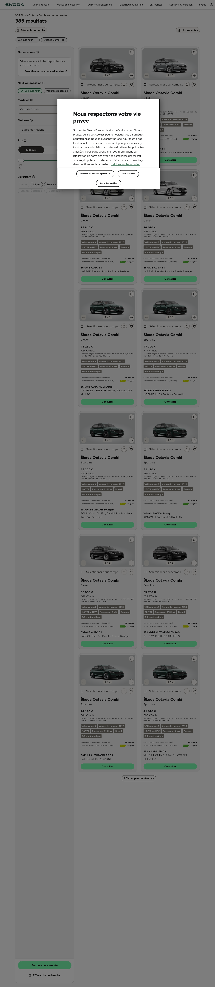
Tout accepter (128, 173)
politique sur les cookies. (125, 164)
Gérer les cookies (108, 183)
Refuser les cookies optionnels (95, 173)
